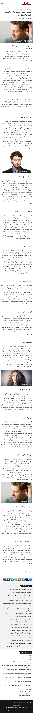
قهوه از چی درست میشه (25, 611)
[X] (26, 579)
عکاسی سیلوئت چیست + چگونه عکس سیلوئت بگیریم (18, 608)
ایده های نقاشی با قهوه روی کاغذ (23, 622)
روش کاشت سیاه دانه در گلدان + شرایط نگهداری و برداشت (18, 646)
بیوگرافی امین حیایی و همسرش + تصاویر (21, 630)
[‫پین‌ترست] (19, 579)
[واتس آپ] (15, 579)
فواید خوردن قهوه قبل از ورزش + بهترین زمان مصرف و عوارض (17, 613)
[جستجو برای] (4, 4)
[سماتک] (26, 3)
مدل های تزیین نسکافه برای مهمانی (23, 616)
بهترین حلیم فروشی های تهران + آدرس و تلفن (20, 625)
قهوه (4, 427)
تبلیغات (23, 710)
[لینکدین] (22, 579)
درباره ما (19, 710)
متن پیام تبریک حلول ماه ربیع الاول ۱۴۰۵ (21, 640)
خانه (30, 9)
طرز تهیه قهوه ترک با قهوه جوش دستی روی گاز (20, 619)
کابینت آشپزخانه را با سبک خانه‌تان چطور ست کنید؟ (19, 595)
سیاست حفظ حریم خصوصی (10, 710)
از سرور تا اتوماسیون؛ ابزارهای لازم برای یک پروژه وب (19, 589)
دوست (30, 106)
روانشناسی (26, 9)
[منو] (2, 4)
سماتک (9, 58)
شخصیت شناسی (19, 9)
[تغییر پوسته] (7, 4)
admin (29, 18)
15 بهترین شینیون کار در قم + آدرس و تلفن (21, 627)
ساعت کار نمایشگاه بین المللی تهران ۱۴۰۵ (21, 592)
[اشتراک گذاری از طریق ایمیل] (8, 579)
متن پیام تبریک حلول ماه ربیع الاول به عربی (21, 633)
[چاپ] (4, 579)
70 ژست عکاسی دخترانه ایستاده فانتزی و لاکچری (20, 600)
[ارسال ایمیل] (26, 18)
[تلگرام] (11, 579)
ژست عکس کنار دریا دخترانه (24, 598)
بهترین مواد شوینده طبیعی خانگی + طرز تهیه (20, 643)
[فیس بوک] (30, 579)
